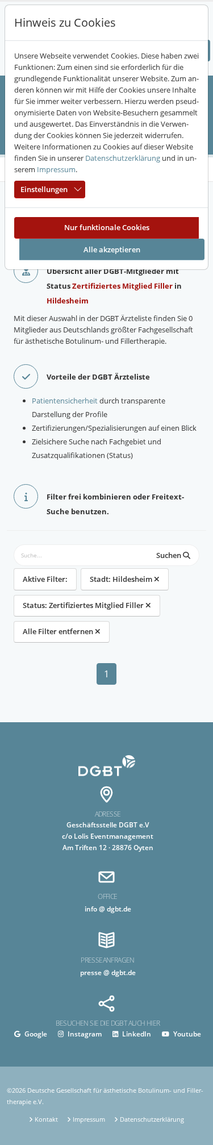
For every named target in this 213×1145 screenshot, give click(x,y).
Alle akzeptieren (111, 249)
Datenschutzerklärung (122, 158)
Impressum (56, 169)
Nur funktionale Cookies (106, 227)
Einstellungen (44, 189)
